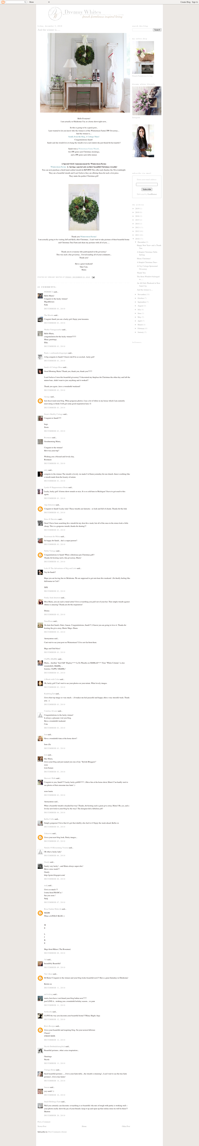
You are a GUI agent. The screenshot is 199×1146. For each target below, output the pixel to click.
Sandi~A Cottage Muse (53, 367)
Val (45, 959)
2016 (137, 216)
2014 (137, 223)
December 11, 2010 (54, 987)
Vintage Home (50, 1069)
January (141, 332)
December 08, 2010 (54, 953)
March (140, 324)
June (140, 313)
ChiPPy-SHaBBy (51, 659)
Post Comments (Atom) (57, 1131)
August (141, 305)
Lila (45, 754)
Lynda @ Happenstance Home (56, 487)
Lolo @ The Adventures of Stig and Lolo (60, 568)
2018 (137, 212)
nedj (46, 885)
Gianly (47, 862)
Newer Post (42, 1126)
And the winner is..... (145, 289)
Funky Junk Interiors (52, 597)
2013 (137, 227)
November (142, 294)
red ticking (48, 994)
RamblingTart (49, 693)
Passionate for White (52, 536)
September (142, 302)
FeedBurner (152, 194)
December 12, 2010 (54, 1019)
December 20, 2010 (54, 1115)
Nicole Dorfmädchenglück (54, 1046)
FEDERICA (48, 291)
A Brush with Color (51, 679)
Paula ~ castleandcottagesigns (56, 353)
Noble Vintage (50, 550)
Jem (46, 734)
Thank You (141, 272)
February (141, 328)
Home (84, 1126)
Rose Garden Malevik (52, 909)
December (142, 242)
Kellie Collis (49, 819)
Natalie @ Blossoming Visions (56, 847)
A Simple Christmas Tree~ (147, 262)
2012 (137, 231)
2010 (137, 238)
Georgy (47, 396)
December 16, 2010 (54, 1095)
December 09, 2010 (54, 967)
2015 (137, 220)
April (140, 320)
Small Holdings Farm (52, 1101)
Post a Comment (44, 1121)
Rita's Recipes (49, 1026)
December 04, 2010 (54, 812)
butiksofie (48, 1011)
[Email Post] (93, 277)
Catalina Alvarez (50, 711)
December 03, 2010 (54, 308)
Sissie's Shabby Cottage (53, 414)
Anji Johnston (49, 504)
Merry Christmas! (144, 258)
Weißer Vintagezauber (53, 329)
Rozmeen (48, 437)
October (141, 298)
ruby (46, 470)
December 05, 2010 (54, 841)
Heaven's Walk (50, 778)
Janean (47, 1087)
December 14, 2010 (54, 1080)
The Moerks (49, 315)
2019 (137, 208)
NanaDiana (48, 621)
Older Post (126, 1126)
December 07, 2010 (54, 902)
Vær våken (48, 974)
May (140, 317)
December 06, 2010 (54, 855)
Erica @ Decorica (51, 519)
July (139, 309)
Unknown (48, 833)
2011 (137, 235)
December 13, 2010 (54, 1063)
